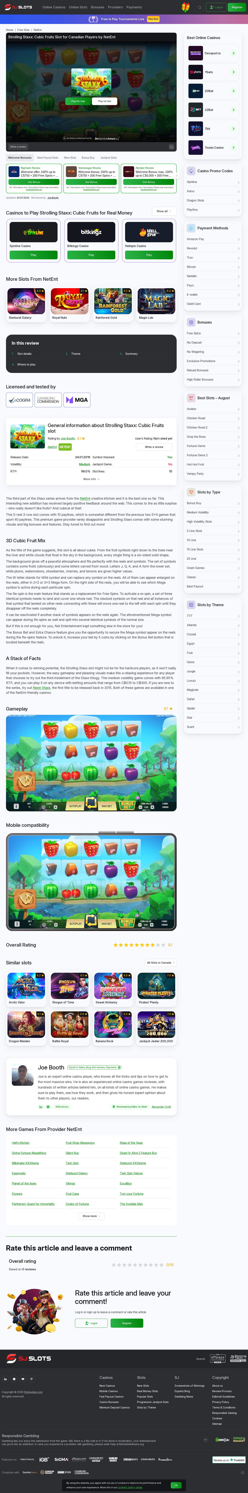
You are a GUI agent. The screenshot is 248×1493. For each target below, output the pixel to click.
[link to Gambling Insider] (113, 1459)
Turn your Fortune (131, 1194)
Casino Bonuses (109, 1402)
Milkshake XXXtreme (25, 1163)
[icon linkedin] (5, 1379)
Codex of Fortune (77, 1204)
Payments (134, 7)
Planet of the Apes (24, 1183)
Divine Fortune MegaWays (29, 1153)
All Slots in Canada (159, 962)
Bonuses (97, 7)
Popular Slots (145, 1396)
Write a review (154, 446)
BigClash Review (30, 167)
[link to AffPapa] (79, 1459)
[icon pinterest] (31, 1379)
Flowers (17, 1194)
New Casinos (107, 1385)
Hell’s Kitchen (20, 1143)
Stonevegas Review (89, 167)
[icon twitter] (14, 1379)
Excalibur (126, 1183)
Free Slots (23, 29)
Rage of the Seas (131, 1143)
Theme (75, 354)
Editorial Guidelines (223, 1396)
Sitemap (217, 1423)
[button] (177, 176)
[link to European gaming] (165, 1459)
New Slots (143, 1385)
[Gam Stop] (64, 1472)
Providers (115, 7)
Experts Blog (182, 1391)
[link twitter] (48, 1107)
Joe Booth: (68, 438)
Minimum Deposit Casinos (114, 1407)
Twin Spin (72, 1163)
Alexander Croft (161, 1106)
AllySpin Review (145, 167)
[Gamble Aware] (30, 1472)
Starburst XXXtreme (133, 1163)
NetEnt (38, 29)
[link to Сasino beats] (148, 1459)
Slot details (24, 354)
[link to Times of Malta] (27, 1459)
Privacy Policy (220, 1402)
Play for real (78, 101)
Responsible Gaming (224, 1412)
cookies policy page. (130, 1487)
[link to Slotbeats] (131, 1459)
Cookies (217, 1418)
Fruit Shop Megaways (80, 1143)
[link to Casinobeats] (96, 1459)
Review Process (222, 1391)
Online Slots (78, 7)
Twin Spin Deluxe (131, 1173)
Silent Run (72, 1153)
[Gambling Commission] (82, 1472)
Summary (131, 354)
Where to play (26, 364)
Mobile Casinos (108, 1391)
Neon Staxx (41, 688)
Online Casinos (53, 7)
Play (33, 254)
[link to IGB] (44, 1459)
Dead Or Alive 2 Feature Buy (138, 1153)
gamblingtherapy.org (34, 190)
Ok (176, 1485)
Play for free (104, 101)
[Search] (199, 7)
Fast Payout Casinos (111, 1396)
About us (217, 1385)
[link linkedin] (41, 1107)
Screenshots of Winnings (190, 1385)
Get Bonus (34, 182)
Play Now (153, 19)
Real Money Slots (147, 1391)
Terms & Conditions (223, 1407)
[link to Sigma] (62, 1459)
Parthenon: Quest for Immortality (33, 1204)
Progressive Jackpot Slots (153, 1402)
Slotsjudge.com (33, 1392)
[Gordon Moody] (47, 1472)
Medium (84, 464)
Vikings (70, 1183)
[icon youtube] (23, 1379)
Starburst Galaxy (77, 1173)
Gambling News (184, 1396)
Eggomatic (19, 1173)
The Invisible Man (131, 1204)
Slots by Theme (146, 1407)
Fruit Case (72, 1194)
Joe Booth (52, 198)
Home (9, 29)
